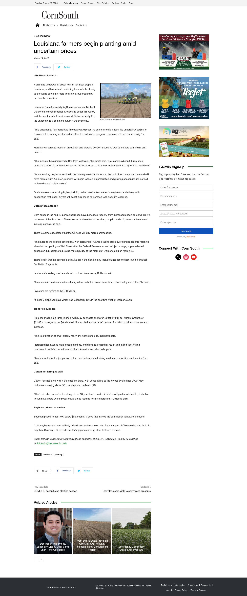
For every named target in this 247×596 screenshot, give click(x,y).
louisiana (48, 454)
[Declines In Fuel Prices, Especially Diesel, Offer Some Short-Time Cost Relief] (53, 531)
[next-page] (41, 559)
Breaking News (42, 35)
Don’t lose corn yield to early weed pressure (127, 491)
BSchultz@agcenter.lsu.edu (51, 443)
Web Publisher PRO (66, 587)
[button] (206, 25)
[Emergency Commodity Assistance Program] (131, 531)
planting (58, 454)
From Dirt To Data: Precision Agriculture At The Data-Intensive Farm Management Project (92, 545)
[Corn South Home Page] (38, 25)
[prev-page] (36, 559)
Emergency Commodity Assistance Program (131, 548)
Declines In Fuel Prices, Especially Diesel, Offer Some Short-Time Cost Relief (52, 546)
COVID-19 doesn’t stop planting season (55, 491)
